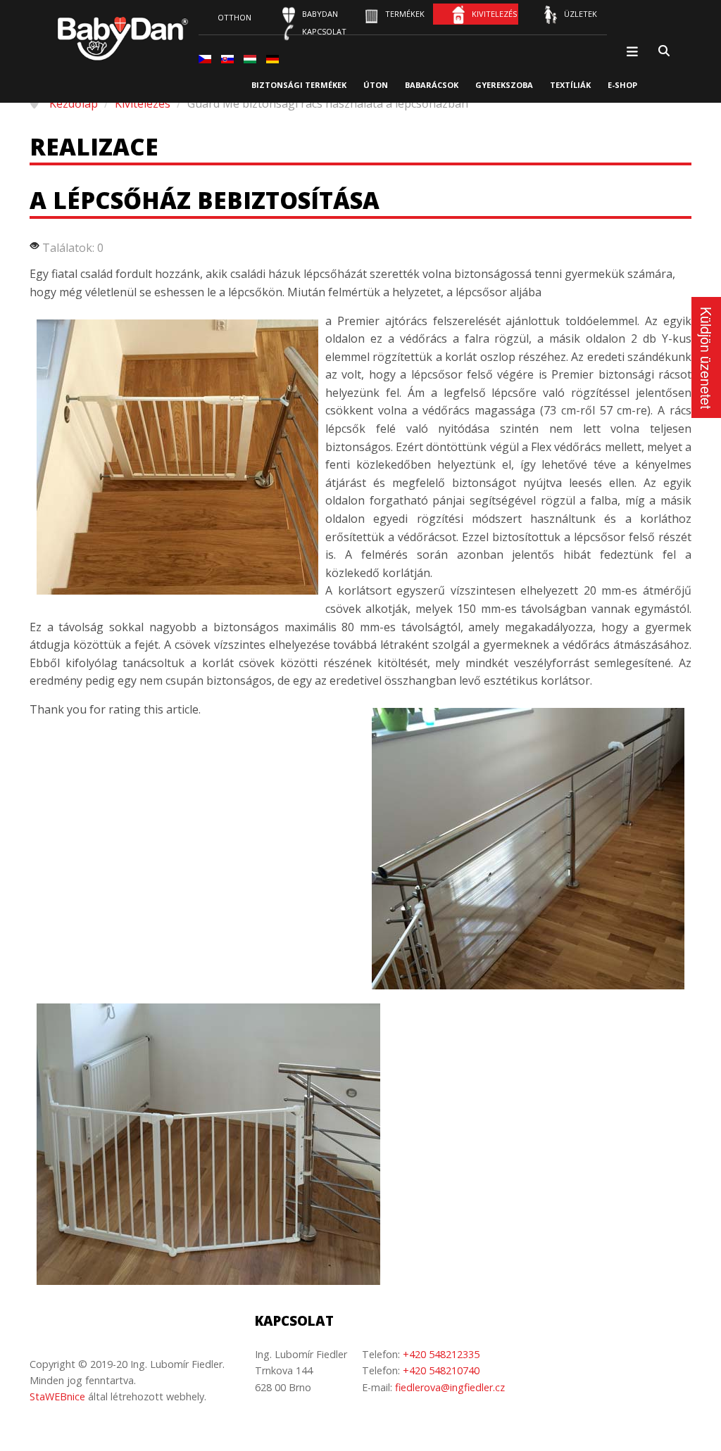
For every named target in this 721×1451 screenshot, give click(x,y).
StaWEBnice (57, 1396)
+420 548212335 (441, 1354)
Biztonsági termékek (298, 85)
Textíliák (570, 85)
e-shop (622, 85)
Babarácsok (431, 85)
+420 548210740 (441, 1370)
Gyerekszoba (504, 85)
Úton (375, 85)
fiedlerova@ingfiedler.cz (450, 1387)
